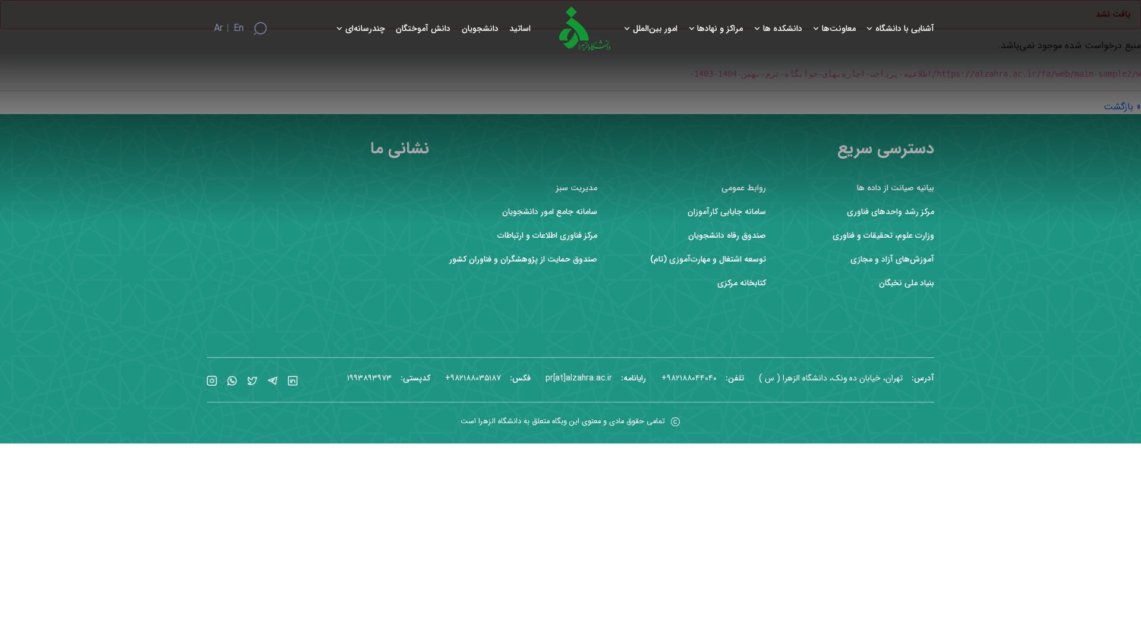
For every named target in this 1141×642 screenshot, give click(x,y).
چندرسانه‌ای (365, 29)
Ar (218, 28)
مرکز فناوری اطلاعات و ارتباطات (547, 235)
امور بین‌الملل (655, 29)
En (239, 28)
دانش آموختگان (423, 29)
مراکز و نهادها (720, 29)
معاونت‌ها (839, 29)
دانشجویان (480, 29)
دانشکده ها (782, 29)
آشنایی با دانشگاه (904, 29)
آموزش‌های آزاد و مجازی (892, 259)
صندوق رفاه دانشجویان (727, 235)
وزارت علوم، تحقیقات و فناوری (883, 235)
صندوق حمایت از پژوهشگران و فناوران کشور (523, 259)
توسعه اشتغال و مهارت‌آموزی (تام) (708, 259)
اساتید (520, 29)
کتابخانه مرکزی (741, 283)
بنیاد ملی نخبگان (906, 283)
